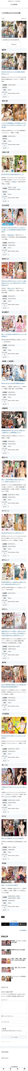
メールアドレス (5, 1022)
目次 (12, 44)
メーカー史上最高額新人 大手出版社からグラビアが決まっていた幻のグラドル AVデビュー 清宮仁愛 (14, 125)
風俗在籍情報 (4, 1052)
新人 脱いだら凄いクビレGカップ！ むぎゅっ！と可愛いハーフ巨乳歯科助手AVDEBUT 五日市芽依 (14, 229)
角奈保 (14, 181)
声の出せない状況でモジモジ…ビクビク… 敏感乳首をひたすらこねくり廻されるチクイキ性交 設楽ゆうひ (14, 283)
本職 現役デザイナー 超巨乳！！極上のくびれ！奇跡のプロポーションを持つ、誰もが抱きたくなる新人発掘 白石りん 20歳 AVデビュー (14, 633)
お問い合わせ (4, 1058)
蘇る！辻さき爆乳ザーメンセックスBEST (12, 838)
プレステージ (8, 796)
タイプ (3, 916)
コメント (4, 999)
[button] (25, 529)
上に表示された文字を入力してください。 (12, 1030)
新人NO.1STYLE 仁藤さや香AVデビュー (12, 174)
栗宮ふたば (10, 288)
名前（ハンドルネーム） (7, 1016)
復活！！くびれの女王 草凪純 (9, 885)
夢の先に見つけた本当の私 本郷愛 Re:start (12, 383)
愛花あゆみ (10, 235)
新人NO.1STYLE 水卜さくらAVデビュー (12, 533)
